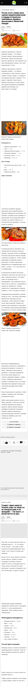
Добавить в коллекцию (14, 427)
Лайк (6, 442)
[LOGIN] (26, 3)
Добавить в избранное (14, 424)
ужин (8, 452)
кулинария (4, 450)
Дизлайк (21, 442)
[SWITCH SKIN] (24, 3)
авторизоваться (5, 489)
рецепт (3, 452)
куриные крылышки (15, 450)
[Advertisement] (14, 106)
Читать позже (14, 421)
